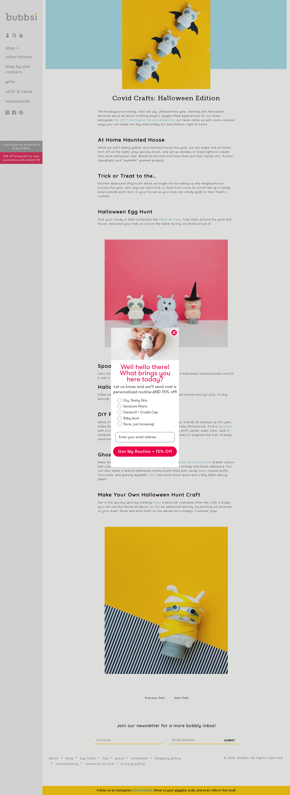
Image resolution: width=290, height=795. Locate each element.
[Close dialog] (174, 332)
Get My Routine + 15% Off (145, 451)
